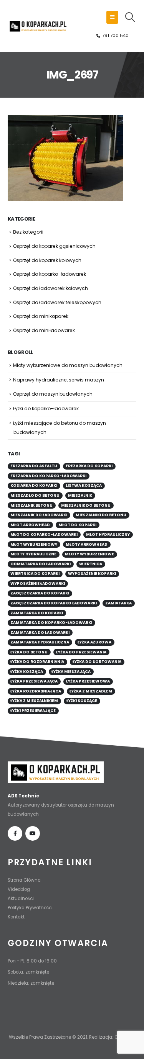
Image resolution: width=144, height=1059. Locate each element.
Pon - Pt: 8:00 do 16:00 (32, 961)
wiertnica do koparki (35, 573)
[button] (112, 17)
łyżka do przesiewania (81, 652)
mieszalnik (80, 495)
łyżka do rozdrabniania (37, 662)
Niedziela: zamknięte (31, 983)
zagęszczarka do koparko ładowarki (53, 603)
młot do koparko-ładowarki (44, 534)
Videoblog (19, 889)
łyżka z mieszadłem (91, 691)
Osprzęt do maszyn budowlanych (53, 394)
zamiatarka (118, 603)
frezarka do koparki (89, 466)
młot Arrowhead (30, 525)
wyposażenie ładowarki (37, 583)
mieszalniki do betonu (101, 515)
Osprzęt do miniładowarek (44, 330)
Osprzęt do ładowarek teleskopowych (57, 302)
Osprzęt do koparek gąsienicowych (54, 246)
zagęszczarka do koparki (39, 593)
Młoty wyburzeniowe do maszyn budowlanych (67, 365)
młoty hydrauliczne (33, 554)
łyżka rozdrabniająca (35, 691)
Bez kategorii (28, 232)
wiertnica (90, 564)
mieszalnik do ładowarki (38, 515)
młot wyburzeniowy (33, 544)
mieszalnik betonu (31, 505)
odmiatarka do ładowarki (40, 564)
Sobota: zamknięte (28, 972)
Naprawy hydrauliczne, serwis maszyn (58, 379)
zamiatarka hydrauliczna (39, 642)
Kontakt (16, 917)
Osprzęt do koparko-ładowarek (49, 274)
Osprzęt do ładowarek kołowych (50, 288)
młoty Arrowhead (87, 544)
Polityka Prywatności (30, 908)
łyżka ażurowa (94, 642)
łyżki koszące (81, 701)
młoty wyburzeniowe (89, 554)
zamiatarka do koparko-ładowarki (51, 622)
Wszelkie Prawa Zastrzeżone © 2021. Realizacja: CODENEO (72, 1037)
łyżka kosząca (26, 671)
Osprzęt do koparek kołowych (47, 260)
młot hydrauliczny (108, 534)
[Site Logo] (38, 26)
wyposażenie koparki (92, 573)
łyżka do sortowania (97, 662)
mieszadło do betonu (35, 495)
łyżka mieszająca (71, 671)
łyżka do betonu (29, 652)
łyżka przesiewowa (88, 681)
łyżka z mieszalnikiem (34, 701)
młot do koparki (77, 525)
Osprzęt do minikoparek (40, 316)
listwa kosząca (84, 485)
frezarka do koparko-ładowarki (48, 476)
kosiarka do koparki (33, 485)
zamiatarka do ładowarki (40, 632)
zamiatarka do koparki (36, 613)
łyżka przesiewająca (34, 681)
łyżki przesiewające (33, 711)
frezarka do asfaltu (33, 466)
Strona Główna (24, 880)
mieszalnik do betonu (86, 505)
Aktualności (21, 898)
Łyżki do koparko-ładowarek (46, 408)
